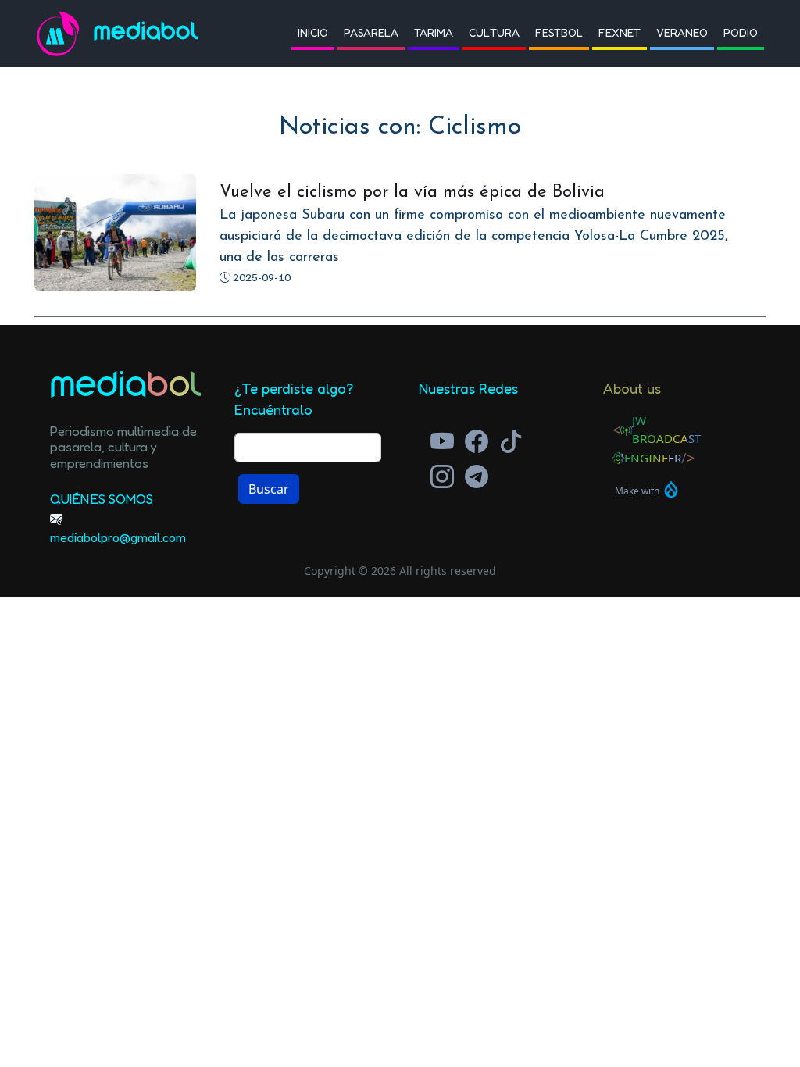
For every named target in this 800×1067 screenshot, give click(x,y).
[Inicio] (64, 33)
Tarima (433, 32)
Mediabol (146, 33)
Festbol (559, 32)
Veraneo (682, 32)
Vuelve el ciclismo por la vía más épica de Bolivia (412, 193)
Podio (740, 32)
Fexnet (619, 32)
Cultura (494, 32)
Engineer (652, 458)
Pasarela (371, 32)
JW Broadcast (666, 429)
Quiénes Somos (101, 499)
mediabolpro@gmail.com (118, 537)
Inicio (313, 32)
